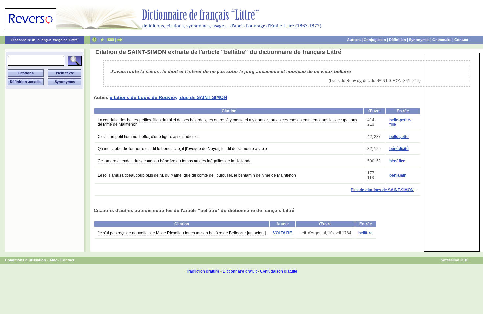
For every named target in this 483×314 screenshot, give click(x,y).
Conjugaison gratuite (278, 271)
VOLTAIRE (282, 233)
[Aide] (94, 39)
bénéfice (397, 161)
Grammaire (441, 40)
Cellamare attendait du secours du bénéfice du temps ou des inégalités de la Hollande (175, 161)
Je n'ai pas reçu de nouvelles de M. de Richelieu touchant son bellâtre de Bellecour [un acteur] (182, 233)
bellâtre (365, 233)
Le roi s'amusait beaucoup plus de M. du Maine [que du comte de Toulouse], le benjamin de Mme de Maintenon (197, 175)
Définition (397, 40)
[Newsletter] (110, 39)
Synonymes (419, 40)
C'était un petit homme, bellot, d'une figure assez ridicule (148, 136)
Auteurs (354, 40)
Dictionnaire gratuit (240, 271)
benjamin (397, 175)
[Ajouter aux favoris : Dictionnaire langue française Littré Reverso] (102, 39)
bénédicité (399, 148)
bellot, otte (399, 136)
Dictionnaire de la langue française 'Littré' (45, 40)
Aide (53, 260)
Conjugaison (375, 40)
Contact (461, 40)
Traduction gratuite (202, 271)
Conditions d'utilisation (25, 260)
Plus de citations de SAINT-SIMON (382, 190)
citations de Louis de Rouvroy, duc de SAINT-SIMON (168, 97)
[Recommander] (120, 39)
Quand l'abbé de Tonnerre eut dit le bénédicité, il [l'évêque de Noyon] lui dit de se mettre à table (182, 148)
